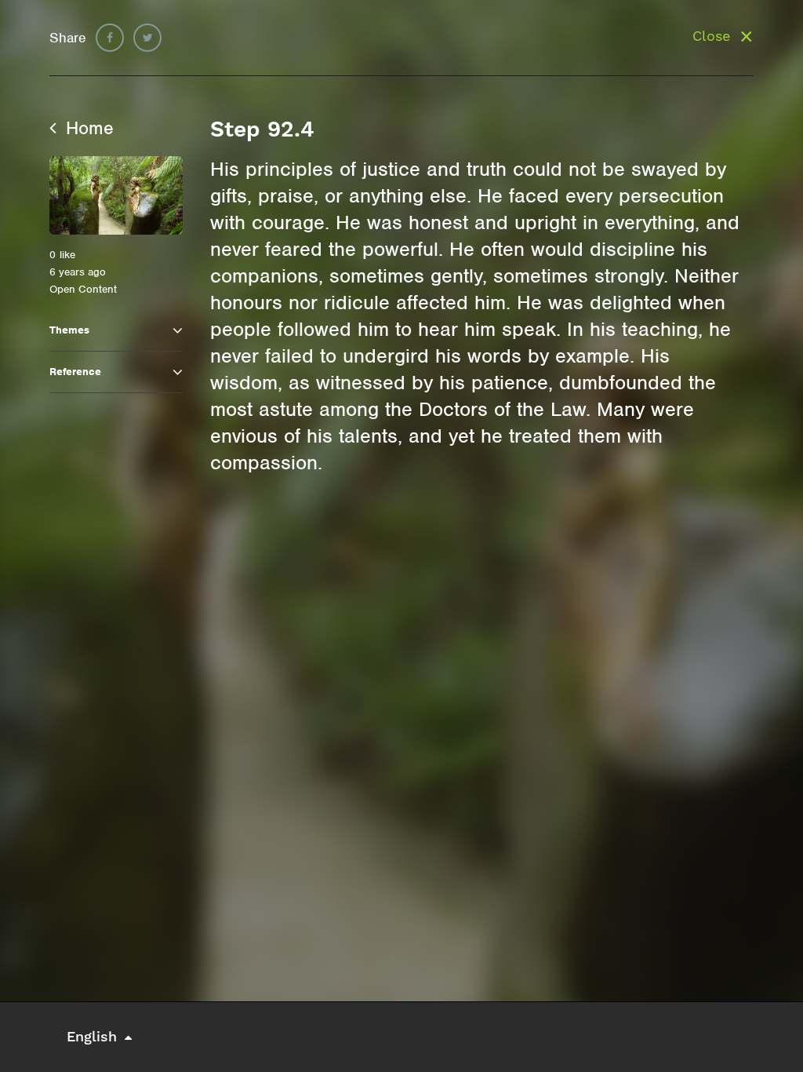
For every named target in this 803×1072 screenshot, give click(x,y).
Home (87, 128)
